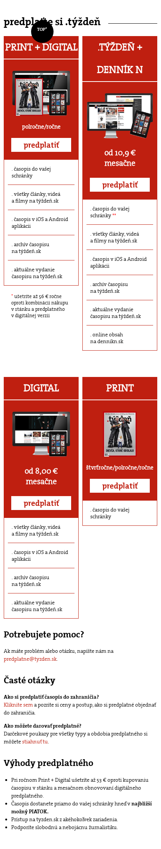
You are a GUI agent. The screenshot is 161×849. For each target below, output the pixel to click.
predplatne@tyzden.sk (30, 658)
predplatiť (41, 145)
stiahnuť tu (35, 741)
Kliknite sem (18, 704)
